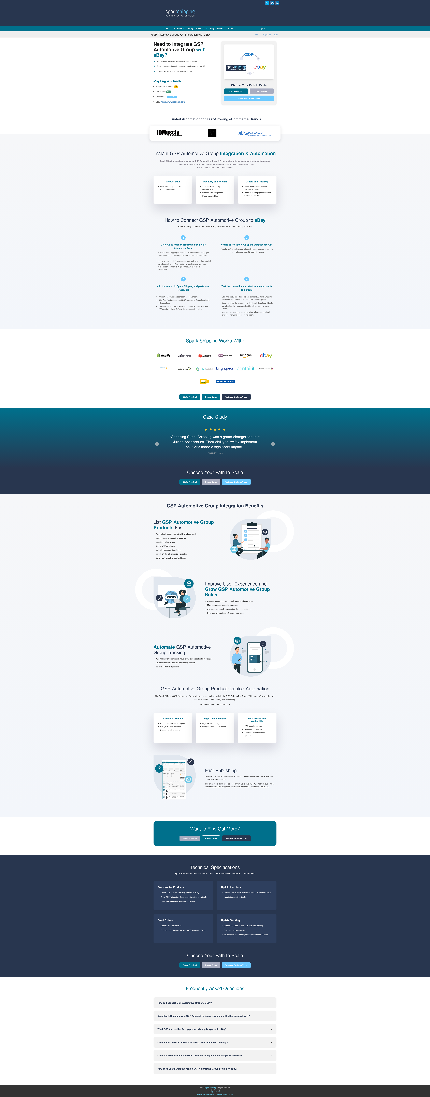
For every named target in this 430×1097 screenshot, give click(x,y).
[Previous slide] (157, 444)
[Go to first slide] (273, 444)
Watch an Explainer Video (249, 98)
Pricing (190, 28)
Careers (217, 1092)
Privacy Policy (228, 1094)
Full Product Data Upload (185, 901)
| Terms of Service (215, 1094)
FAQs (212, 1092)
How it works (178, 28)
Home (167, 28)
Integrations (200, 28)
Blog (212, 28)
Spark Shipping (210, 1087)
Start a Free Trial (236, 91)
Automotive (172, 97)
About (219, 28)
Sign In (262, 28)
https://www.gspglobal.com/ (173, 101)
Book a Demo (261, 91)
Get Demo (231, 28)
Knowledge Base (203, 1094)
